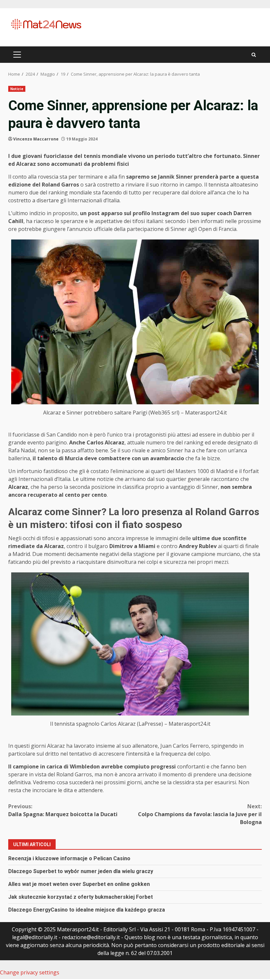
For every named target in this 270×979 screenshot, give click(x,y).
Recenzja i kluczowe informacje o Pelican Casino (69, 858)
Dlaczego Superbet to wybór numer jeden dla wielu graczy (80, 871)
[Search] (254, 54)
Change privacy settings (29, 972)
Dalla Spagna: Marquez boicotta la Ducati (63, 810)
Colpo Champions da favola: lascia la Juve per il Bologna (200, 814)
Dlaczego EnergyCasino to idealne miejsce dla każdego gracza (86, 910)
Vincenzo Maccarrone (36, 139)
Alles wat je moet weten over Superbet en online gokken (79, 884)
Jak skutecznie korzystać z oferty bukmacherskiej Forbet (80, 897)
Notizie (16, 89)
